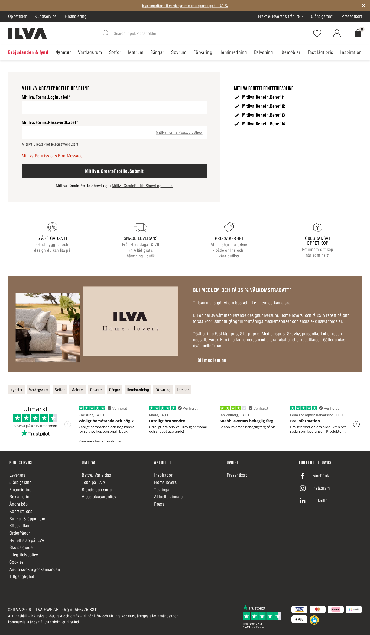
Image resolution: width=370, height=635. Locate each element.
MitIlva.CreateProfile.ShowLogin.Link (142, 185)
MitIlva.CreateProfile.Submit (114, 171)
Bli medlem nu (211, 360)
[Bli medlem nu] (96, 324)
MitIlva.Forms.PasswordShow (179, 132)
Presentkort (352, 16)
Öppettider (17, 16)
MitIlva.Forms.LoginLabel (46, 97)
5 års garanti (322, 16)
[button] (314, 620)
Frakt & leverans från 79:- (280, 16)
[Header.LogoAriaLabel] (27, 33)
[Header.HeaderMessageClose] (363, 5)
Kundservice (46, 16)
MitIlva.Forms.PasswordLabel (50, 122)
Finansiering (76, 16)
